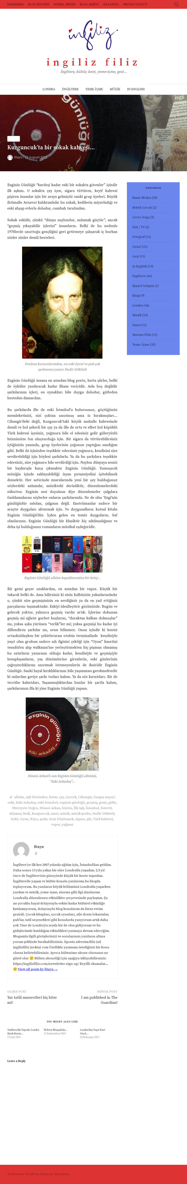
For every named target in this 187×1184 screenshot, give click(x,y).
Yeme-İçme (140, 345)
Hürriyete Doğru (25, 808)
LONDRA (49, 89)
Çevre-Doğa (141, 217)
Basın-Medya (141, 198)
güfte (112, 802)
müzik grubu (81, 813)
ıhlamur (15, 813)
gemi (103, 802)
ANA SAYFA (111, 4)
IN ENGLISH (136, 89)
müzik (65, 813)
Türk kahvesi (103, 819)
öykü (14, 819)
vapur (55, 824)
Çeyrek (71, 797)
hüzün (67, 808)
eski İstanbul (47, 802)
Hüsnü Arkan (50, 808)
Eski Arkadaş (26, 802)
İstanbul (92, 808)
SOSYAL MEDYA (64, 4)
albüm (19, 797)
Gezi (135, 257)
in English (139, 266)
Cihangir (85, 797)
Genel (136, 247)
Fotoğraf (138, 237)
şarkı (43, 819)
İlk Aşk (79, 808)
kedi (26, 813)
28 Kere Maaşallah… (55, 1030)
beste (53, 797)
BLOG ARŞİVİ (89, 4)
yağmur (67, 824)
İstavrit (106, 808)
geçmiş (92, 802)
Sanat (136, 325)
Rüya (34, 819)
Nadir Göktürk (103, 813)
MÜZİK (115, 89)
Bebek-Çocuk (142, 208)
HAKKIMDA (15, 4)
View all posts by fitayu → (38, 969)
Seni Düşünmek (61, 819)
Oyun (24, 819)
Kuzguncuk (40, 813)
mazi (54, 813)
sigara (80, 819)
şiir (89, 819)
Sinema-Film (141, 335)
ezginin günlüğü (72, 802)
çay (61, 797)
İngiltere (139, 276)
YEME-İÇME (94, 89)
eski (11, 802)
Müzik (13, 139)
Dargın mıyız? (104, 797)
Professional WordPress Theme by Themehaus (38, 1174)
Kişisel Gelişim (143, 286)
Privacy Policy (135, 4)
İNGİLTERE (70, 89)
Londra (137, 306)
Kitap (136, 296)
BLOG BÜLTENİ (38, 4)
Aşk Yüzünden (36, 797)
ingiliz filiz (94, 62)
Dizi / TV (138, 227)
